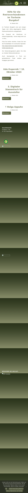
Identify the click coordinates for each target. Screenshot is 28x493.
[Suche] (20, 3)
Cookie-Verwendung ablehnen (16, 488)
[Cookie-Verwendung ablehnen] (26, 486)
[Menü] (24, 3)
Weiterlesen (5, 78)
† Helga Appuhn (14, 107)
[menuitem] (20, 3)
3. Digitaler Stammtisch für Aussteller (14, 89)
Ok (6, 488)
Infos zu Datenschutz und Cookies (14, 490)
